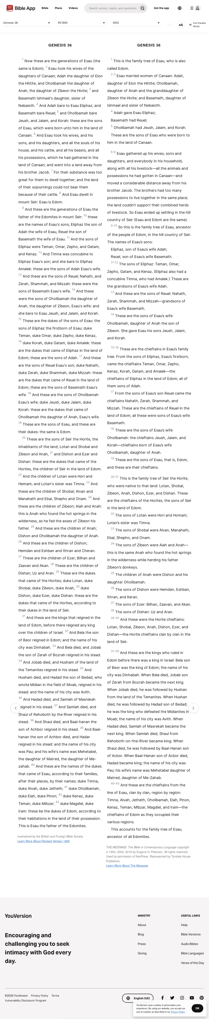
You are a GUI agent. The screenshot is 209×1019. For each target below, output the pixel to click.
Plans (58, 8)
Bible (45, 8)
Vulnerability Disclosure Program (25, 1000)
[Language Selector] (180, 8)
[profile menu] (194, 8)
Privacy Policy (39, 995)
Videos (73, 8)
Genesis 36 (10, 22)
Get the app (161, 8)
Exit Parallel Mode (199, 25)
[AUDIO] (169, 24)
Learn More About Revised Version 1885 (43, 841)
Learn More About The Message (127, 865)
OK (197, 1008)
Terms (55, 995)
